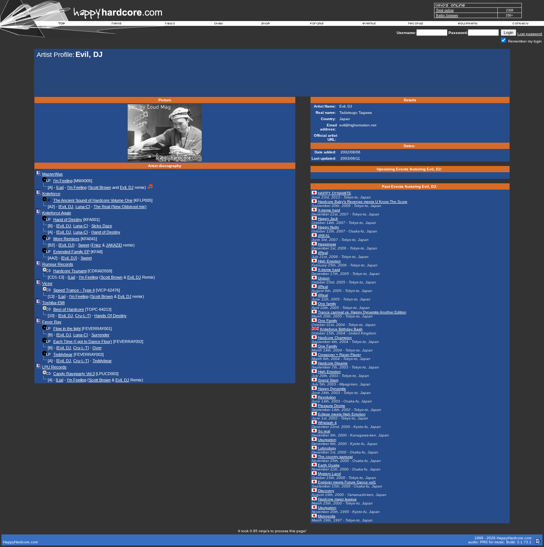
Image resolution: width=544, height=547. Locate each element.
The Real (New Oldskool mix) (120, 206)
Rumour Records (57, 264)
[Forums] (317, 24)
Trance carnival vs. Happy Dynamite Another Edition (362, 312)
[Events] (369, 24)
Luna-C (82, 206)
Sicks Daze (101, 226)
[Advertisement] (272, 78)
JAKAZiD (114, 245)
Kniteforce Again (56, 213)
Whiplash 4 (327, 423)
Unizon (324, 278)
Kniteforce (51, 193)
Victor (47, 283)
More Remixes (66, 239)
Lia (60, 187)
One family (327, 304)
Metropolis (326, 516)
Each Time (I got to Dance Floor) (82, 341)
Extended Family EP (71, 251)
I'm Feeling (63, 181)
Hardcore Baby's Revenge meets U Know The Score (362, 202)
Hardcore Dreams (332, 363)
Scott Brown (100, 187)
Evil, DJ (127, 187)
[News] (116, 24)
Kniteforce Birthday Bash (341, 329)
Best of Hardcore (68, 309)
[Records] (415, 24)
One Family (327, 321)
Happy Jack (328, 219)
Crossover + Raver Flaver (339, 355)
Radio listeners (447, 15)
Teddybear (63, 354)
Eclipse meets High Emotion (342, 414)
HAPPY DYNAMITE (334, 193)
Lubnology (327, 448)
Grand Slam (328, 380)
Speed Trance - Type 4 (74, 290)
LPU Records (54, 367)
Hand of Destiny (67, 219)
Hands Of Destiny (110, 315)
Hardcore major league (337, 499)
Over (97, 348)
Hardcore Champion (335, 338)
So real (324, 431)
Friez (96, 245)
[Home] (61, 24)
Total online (445, 10)
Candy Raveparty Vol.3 (74, 373)
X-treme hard (329, 210)
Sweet (83, 245)
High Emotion (329, 261)
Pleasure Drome (331, 406)
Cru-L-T (82, 315)
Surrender (100, 335)
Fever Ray (51, 322)
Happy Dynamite (332, 389)
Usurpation (327, 440)
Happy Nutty (328, 227)
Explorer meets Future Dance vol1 (347, 482)
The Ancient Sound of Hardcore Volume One (92, 200)
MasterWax (52, 174)
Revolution (327, 397)
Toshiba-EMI (53, 302)
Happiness (327, 244)
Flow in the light (67, 328)
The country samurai (335, 457)
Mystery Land (329, 474)
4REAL (324, 236)
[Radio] (170, 24)
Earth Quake (329, 465)
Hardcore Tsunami (70, 271)
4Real (323, 253)
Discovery (326, 491)
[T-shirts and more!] (265, 24)
